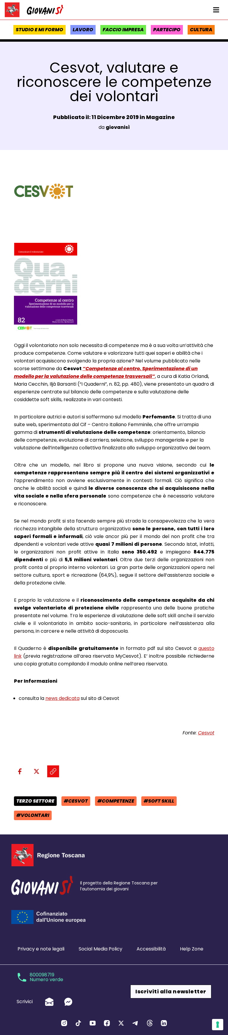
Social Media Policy (100, 948)
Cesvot (206, 732)
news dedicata (62, 698)
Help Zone (191, 948)
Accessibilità (151, 948)
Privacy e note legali (41, 948)
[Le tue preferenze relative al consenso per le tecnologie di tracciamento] (217, 1024)
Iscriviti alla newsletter (170, 991)
